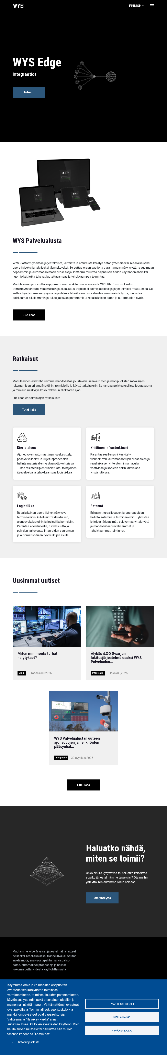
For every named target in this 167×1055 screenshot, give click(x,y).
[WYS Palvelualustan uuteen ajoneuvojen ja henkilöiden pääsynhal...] (83, 711)
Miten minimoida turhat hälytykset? (37, 655)
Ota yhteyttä (102, 898)
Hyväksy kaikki (122, 1030)
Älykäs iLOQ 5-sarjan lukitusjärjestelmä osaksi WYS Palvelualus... (116, 657)
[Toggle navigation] (152, 5)
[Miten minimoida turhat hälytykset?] (47, 626)
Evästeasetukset (122, 1004)
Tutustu (28, 92)
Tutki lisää (29, 410)
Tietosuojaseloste (28, 1042)
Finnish (135, 6)
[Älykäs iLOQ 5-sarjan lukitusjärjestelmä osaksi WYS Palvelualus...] (120, 626)
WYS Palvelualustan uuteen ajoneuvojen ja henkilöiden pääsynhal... (77, 742)
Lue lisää (29, 315)
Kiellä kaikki (121, 1017)
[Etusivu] (18, 6)
